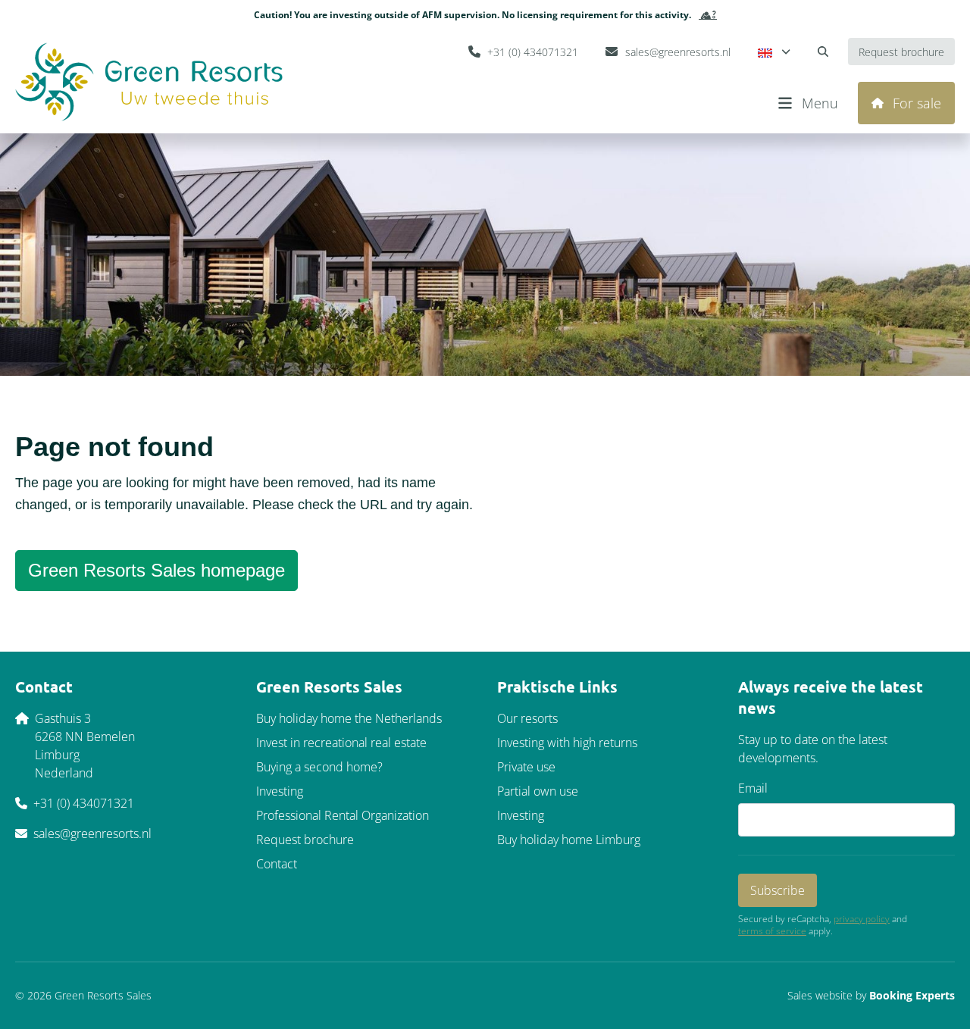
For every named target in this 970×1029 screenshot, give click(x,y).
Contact (276, 863)
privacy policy (862, 919)
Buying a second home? (319, 766)
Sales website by (871, 995)
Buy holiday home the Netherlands (349, 718)
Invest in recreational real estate (341, 742)
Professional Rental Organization (342, 815)
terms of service (772, 931)
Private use (526, 766)
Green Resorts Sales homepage (156, 570)
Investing (279, 791)
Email (753, 788)
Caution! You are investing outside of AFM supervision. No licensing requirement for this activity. (472, 14)
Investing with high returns (567, 742)
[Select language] (774, 51)
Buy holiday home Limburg (568, 839)
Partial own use (537, 791)
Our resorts (527, 718)
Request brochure (305, 839)
